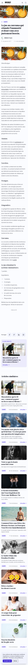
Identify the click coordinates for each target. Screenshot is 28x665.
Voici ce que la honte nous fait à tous (9, 463)
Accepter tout (7, 661)
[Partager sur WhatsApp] (23, 335)
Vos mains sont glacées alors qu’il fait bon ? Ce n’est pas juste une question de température (13, 431)
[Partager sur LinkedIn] (19, 335)
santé (15, 260)
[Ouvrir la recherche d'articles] (25, 2)
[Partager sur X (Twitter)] (14, 335)
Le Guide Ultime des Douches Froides (9, 557)
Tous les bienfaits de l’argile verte (8, 641)
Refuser (15, 661)
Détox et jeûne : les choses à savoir (8, 587)
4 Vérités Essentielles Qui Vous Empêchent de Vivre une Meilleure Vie (10, 492)
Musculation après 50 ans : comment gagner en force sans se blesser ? (11, 399)
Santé (5, 21)
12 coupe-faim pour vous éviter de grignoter (11, 614)
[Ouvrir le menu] (2, 2)
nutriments (17, 142)
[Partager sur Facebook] (9, 335)
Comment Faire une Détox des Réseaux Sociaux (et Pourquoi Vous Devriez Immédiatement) (13, 525)
